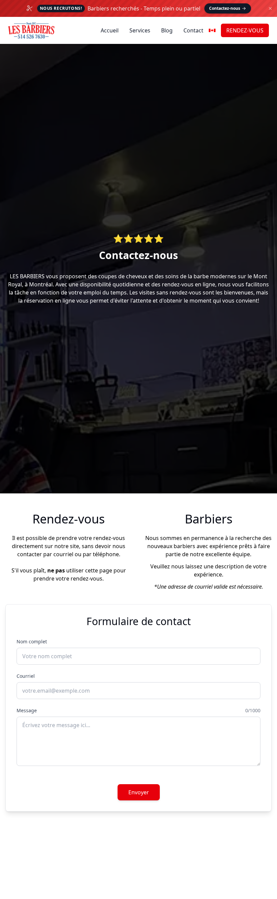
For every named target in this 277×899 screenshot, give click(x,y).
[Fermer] (270, 8)
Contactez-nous (224, 8)
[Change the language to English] (212, 30)
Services (139, 30)
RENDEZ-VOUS (244, 30)
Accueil (110, 30)
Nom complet (32, 641)
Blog (167, 30)
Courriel (26, 676)
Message (27, 710)
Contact (193, 30)
